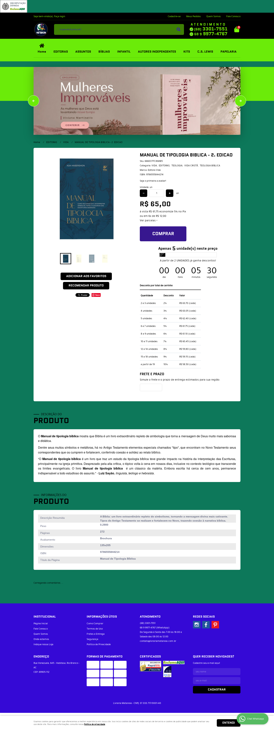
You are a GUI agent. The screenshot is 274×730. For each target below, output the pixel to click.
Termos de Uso (95, 629)
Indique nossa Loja (43, 644)
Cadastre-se (174, 16)
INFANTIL (123, 52)
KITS (186, 52)
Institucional (45, 617)
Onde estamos (41, 639)
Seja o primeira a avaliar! (153, 181)
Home (42, 52)
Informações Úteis (102, 617)
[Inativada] (167, 671)
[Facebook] (206, 624)
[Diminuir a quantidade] (143, 193)
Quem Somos (213, 16)
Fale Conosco (233, 16)
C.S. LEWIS (205, 52)
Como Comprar (95, 623)
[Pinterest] (215, 624)
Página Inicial (41, 623)
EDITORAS (60, 52)
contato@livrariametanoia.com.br (158, 641)
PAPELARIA (229, 52)
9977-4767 (210, 34)
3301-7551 (210, 29)
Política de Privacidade (99, 644)
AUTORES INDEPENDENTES (157, 52)
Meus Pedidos (193, 16)
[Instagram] (196, 624)
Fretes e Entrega (96, 634)
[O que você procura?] (178, 29)
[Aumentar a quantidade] (169, 193)
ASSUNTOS (83, 52)
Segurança (92, 639)
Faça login (59, 16)
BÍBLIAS (104, 52)
